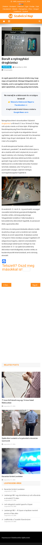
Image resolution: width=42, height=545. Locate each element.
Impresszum (6, 538)
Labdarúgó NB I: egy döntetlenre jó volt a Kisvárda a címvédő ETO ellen (22, 496)
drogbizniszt (6, 123)
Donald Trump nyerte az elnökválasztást (8, 285)
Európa (32, 6)
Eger (26, 6)
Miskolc (15, 9)
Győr (37, 6)
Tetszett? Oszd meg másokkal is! (18, 267)
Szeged (36, 9)
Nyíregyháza (23, 9)
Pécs (30, 9)
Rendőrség (6, 67)
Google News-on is (21, 112)
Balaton (5, 6)
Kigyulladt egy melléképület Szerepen (36, 285)
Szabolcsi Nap (23, 16)
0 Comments (8, 70)
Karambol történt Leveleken (12, 476)
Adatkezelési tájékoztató (20, 538)
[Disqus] (21, 321)
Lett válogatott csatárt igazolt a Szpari (18, 504)
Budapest (13, 6)
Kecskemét (7, 9)
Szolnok (25, 11)
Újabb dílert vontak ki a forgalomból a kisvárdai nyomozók (20, 439)
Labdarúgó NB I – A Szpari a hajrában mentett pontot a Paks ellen (21, 512)
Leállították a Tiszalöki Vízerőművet (17, 519)
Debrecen (21, 6)
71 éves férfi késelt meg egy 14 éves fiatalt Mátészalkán (18, 401)
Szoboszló (17, 11)
